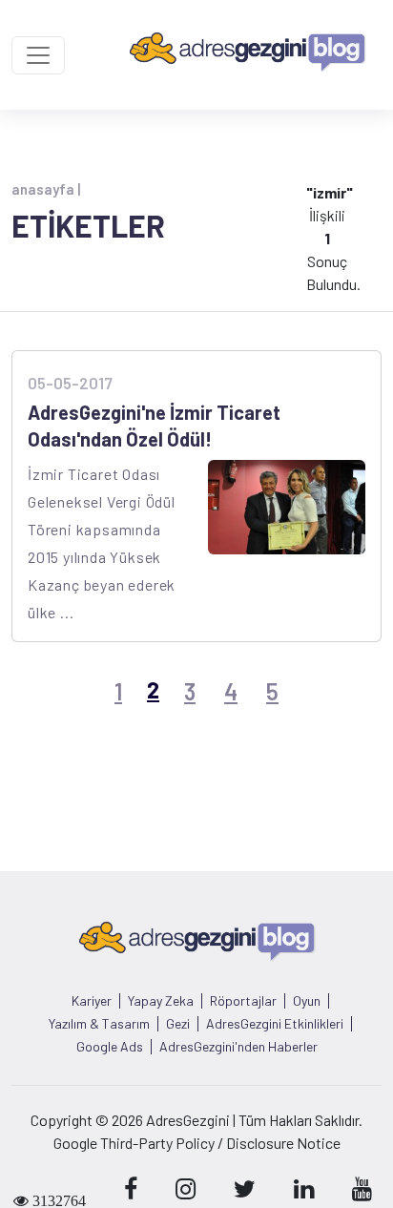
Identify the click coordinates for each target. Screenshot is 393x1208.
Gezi (178, 1023)
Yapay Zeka (161, 1001)
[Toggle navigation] (38, 55)
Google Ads (109, 1046)
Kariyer (92, 1001)
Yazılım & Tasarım (99, 1023)
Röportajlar (243, 1001)
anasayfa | (45, 189)
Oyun (307, 1001)
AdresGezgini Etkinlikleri (274, 1023)
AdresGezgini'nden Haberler (238, 1046)
